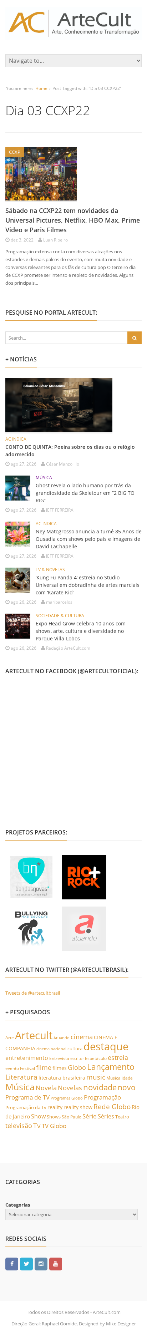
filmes (59, 1068)
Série (89, 1116)
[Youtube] (55, 1263)
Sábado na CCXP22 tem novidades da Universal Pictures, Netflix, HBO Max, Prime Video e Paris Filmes (72, 220)
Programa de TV (27, 1097)
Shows (54, 1116)
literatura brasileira (62, 1077)
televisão (18, 1125)
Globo (77, 1067)
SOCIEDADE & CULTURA (60, 616)
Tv (37, 1125)
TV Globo (54, 1126)
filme (43, 1067)
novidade (100, 1087)
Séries (106, 1116)
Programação (102, 1097)
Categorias (17, 1205)
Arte (9, 1038)
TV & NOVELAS (50, 570)
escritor (77, 1058)
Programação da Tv (25, 1107)
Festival (27, 1068)
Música (20, 1087)
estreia (118, 1057)
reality (54, 1107)
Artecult (33, 1035)
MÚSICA (44, 477)
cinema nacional (51, 1048)
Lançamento (111, 1066)
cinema (82, 1036)
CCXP (14, 152)
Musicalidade (119, 1078)
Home (41, 88)
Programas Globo (67, 1098)
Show (38, 1116)
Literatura (21, 1076)
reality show (78, 1107)
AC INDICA (15, 439)
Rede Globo (112, 1106)
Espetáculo (96, 1058)
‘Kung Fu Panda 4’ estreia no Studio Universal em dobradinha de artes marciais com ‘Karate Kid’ (88, 585)
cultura (74, 1048)
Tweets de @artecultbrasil (32, 993)
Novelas (70, 1087)
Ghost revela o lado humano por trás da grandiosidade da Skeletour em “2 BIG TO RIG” (85, 493)
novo (127, 1087)
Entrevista (59, 1058)
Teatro (122, 1116)
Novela (46, 1087)
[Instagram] (41, 1263)
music (95, 1077)
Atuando (62, 1037)
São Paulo (71, 1117)
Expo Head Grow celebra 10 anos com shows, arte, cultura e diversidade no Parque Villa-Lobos (81, 631)
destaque (105, 1046)
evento (12, 1068)
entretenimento (26, 1058)
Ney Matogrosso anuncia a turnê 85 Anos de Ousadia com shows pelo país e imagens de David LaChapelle (89, 539)
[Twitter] (26, 1263)
